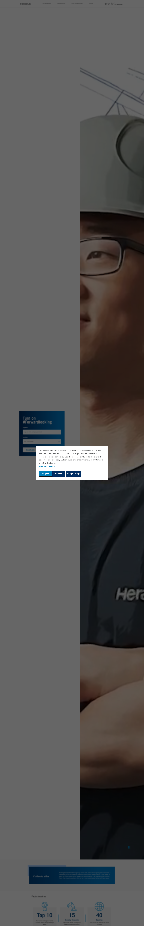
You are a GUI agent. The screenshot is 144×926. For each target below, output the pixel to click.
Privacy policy (44, 466)
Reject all (58, 473)
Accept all (45, 473)
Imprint (53, 466)
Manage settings (73, 473)
